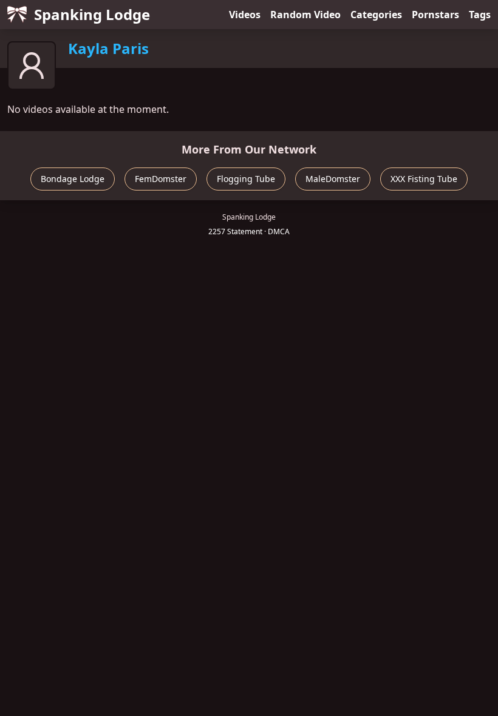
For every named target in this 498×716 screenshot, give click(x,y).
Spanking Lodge (92, 14)
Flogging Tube (246, 178)
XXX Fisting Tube (424, 178)
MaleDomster (332, 178)
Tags (480, 14)
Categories (376, 14)
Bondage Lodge (72, 178)
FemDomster (160, 178)
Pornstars (435, 14)
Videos (245, 14)
